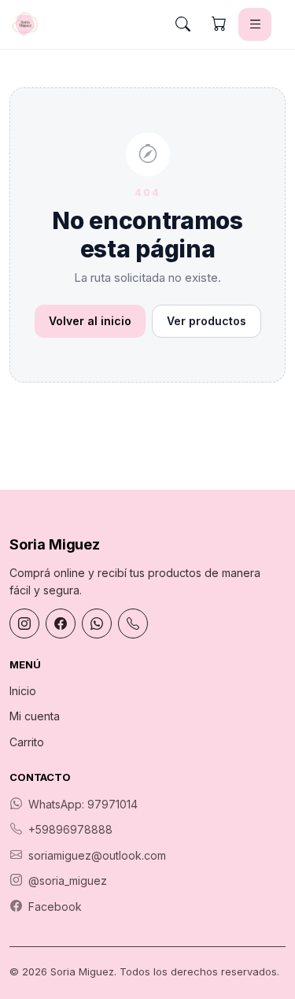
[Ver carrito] (218, 24)
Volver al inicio (90, 320)
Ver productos (206, 320)
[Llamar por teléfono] (133, 623)
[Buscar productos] (182, 24)
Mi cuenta (34, 716)
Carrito (26, 742)
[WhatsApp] (97, 623)
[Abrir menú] (254, 24)
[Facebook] (61, 623)
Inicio (22, 690)
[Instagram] (24, 623)
